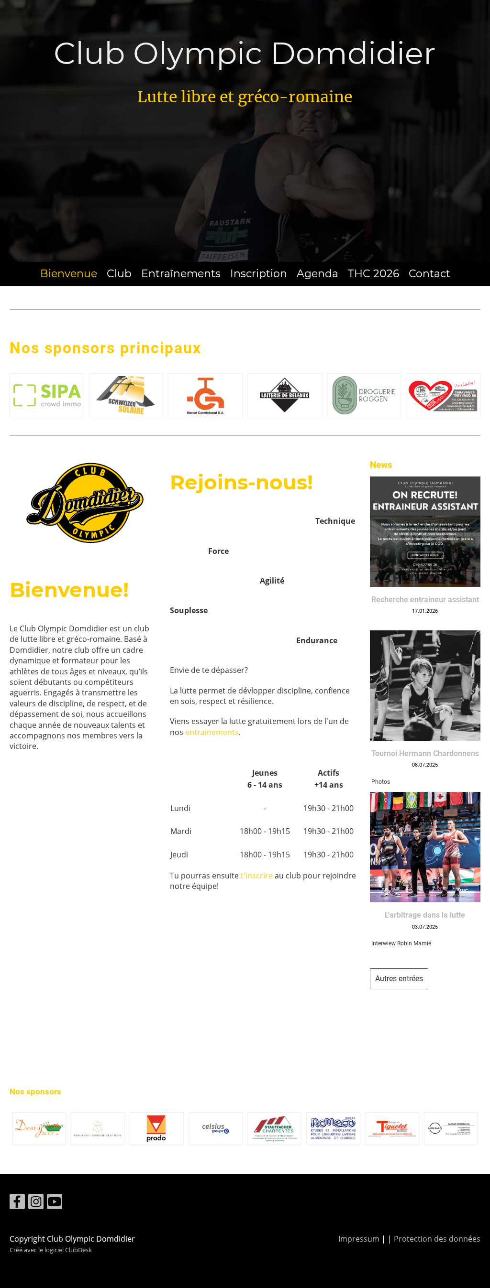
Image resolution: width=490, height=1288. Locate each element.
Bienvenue (68, 273)
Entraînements (181, 273)
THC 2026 (373, 273)
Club (119, 273)
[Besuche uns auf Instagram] (36, 1203)
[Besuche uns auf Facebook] (17, 1203)
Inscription (258, 273)
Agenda (317, 273)
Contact (429, 273)
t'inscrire (257, 875)
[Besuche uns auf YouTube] (54, 1203)
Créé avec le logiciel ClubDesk (51, 1249)
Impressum (358, 1239)
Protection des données (437, 1239)
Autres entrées (399, 978)
